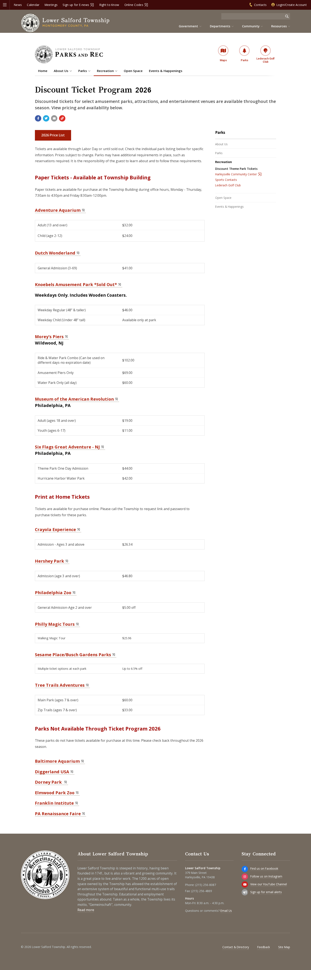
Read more (85, 910)
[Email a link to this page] (54, 118)
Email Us (226, 911)
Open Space (223, 198)
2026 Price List (53, 135)
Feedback (263, 947)
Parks (220, 132)
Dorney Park (49, 782)
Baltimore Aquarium (57, 761)
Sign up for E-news (76, 5)
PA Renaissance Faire (58, 813)
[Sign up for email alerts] (245, 892)
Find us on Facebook (264, 868)
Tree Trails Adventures (60, 685)
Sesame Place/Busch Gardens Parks (73, 654)
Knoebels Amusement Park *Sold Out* (76, 284)
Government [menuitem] (188, 26)
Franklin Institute (54, 803)
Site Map (284, 947)
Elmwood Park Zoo (54, 793)
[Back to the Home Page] (65, 23)
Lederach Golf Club (228, 185)
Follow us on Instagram (266, 876)
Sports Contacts (226, 180)
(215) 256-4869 (201, 891)
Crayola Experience (55, 529)
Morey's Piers (49, 336)
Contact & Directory (235, 947)
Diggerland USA (52, 772)
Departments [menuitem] (220, 26)
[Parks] (69, 62)
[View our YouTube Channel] (245, 884)
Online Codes (133, 5)
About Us (221, 144)
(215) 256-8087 (205, 885)
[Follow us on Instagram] (245, 876)
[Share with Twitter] (46, 118)
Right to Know (109, 5)
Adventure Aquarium (58, 210)
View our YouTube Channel (268, 884)
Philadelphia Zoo (53, 592)
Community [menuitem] (251, 26)
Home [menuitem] (42, 71)
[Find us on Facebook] (245, 869)
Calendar (33, 5)
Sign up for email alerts (266, 892)
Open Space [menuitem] (133, 71)
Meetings (51, 5)
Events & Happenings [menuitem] (165, 71)
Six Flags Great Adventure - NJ (67, 447)
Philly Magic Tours (55, 624)
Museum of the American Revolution (74, 399)
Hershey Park (49, 561)
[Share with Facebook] (38, 118)
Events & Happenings (229, 207)
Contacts (260, 5)
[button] (5, 5)
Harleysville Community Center (236, 174)
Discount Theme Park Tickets (236, 169)
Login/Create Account (292, 5)
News (18, 5)
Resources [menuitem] (279, 26)
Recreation (223, 162)
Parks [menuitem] (82, 71)
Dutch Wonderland (55, 253)
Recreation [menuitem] (105, 71)
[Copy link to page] (62, 118)
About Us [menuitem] (61, 71)
